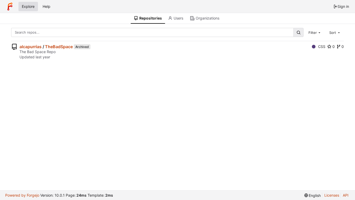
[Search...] (298, 32)
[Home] (10, 6)
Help (46, 6)
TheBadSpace (59, 46)
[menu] (312, 195)
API (346, 195)
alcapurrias (30, 46)
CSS (321, 46)
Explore (28, 6)
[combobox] (315, 32)
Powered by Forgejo (22, 195)
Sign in (343, 6)
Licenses (331, 195)
